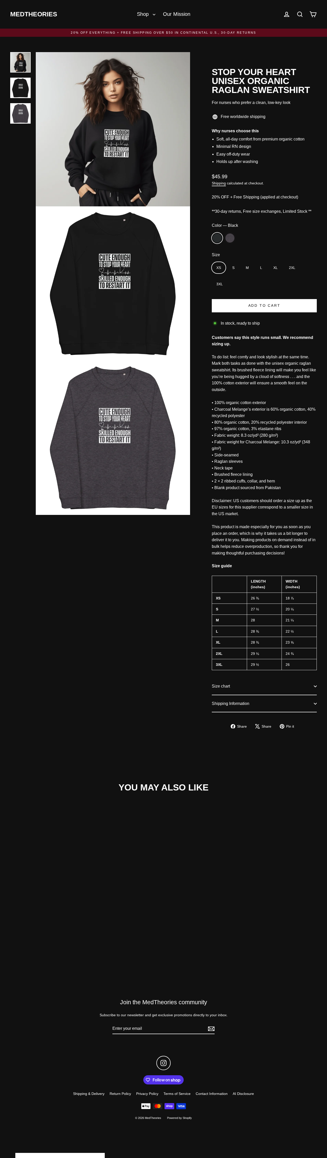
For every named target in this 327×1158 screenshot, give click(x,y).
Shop (143, 14)
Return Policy (120, 1094)
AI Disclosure (243, 1094)
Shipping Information (230, 703)
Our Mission (176, 14)
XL (275, 268)
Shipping (219, 183)
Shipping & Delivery (88, 1094)
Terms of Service (177, 1094)
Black (217, 238)
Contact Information (212, 1094)
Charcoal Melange (230, 238)
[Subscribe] (210, 1028)
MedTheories (33, 14)
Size (216, 255)
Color (225, 225)
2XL (292, 268)
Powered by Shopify (179, 1117)
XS (218, 268)
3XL (219, 284)
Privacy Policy (147, 1094)
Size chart (221, 686)
